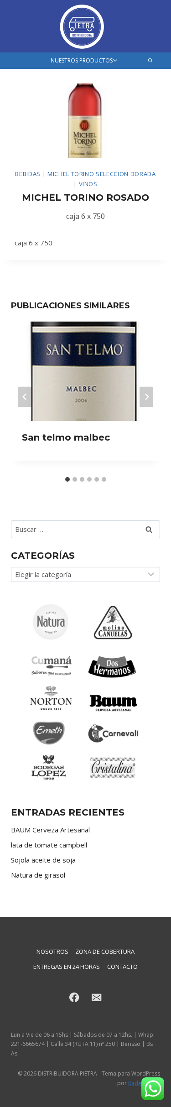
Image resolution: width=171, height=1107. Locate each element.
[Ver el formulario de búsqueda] (150, 60)
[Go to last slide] (24, 396)
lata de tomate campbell (49, 844)
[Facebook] (74, 997)
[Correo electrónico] (97, 997)
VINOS (88, 184)
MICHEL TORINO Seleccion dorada (101, 174)
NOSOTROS (52, 951)
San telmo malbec (66, 437)
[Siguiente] (146, 396)
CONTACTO (122, 966)
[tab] (67, 479)
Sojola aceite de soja (43, 859)
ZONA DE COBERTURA (105, 951)
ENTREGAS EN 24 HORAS (66, 966)
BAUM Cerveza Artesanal (50, 829)
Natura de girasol (38, 874)
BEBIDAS (28, 174)
